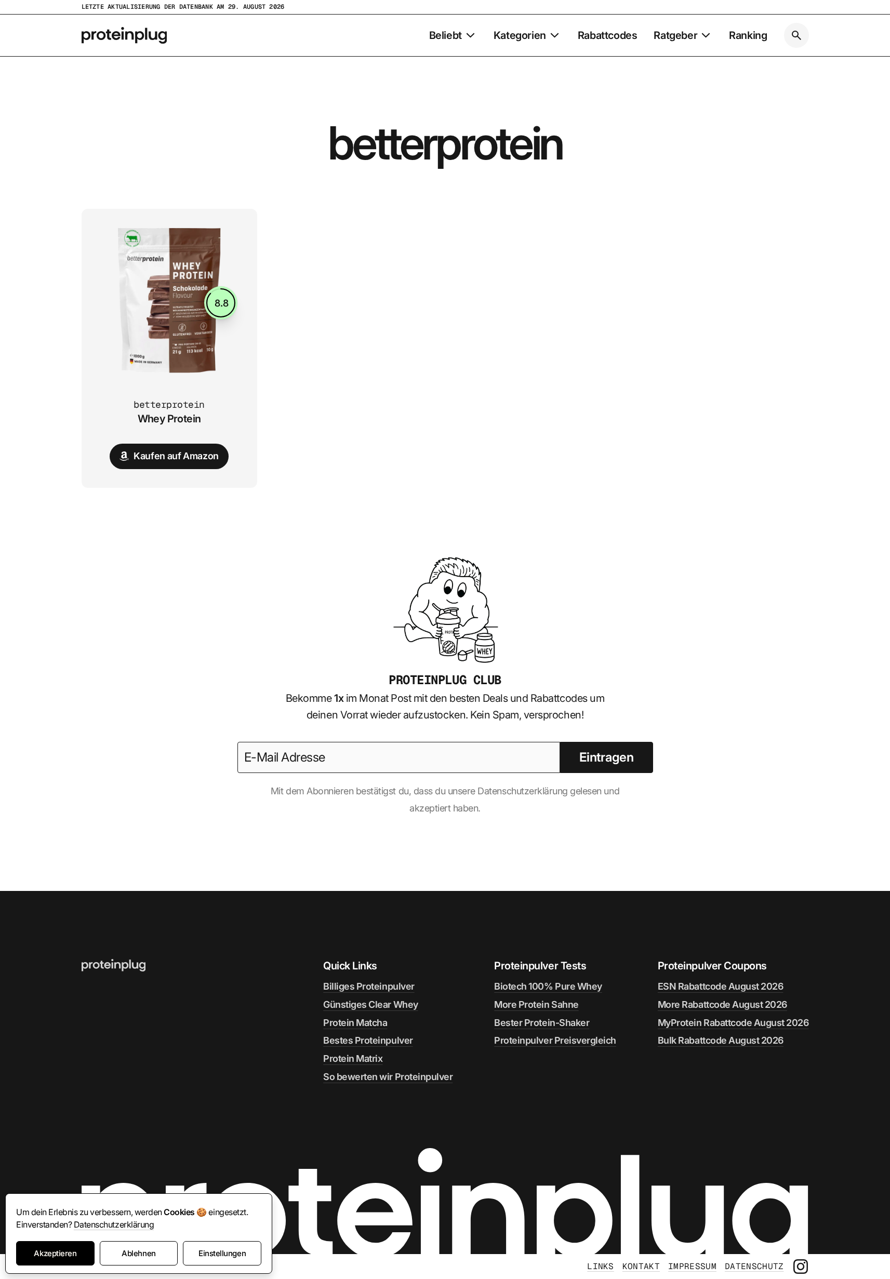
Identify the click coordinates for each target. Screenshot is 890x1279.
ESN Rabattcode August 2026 (720, 986)
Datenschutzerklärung (114, 1224)
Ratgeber (675, 35)
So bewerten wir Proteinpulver (388, 1076)
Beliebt (445, 35)
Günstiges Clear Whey (370, 1004)
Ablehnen (138, 1253)
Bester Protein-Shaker (541, 1022)
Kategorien (520, 35)
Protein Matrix (352, 1058)
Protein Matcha (355, 1022)
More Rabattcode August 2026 (722, 1004)
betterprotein (169, 404)
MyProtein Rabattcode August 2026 (733, 1022)
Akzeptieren (55, 1253)
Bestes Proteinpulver (368, 1040)
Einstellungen (222, 1253)
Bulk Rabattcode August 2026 (720, 1040)
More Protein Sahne (536, 1004)
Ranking (748, 35)
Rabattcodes (607, 35)
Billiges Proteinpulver (368, 986)
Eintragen (606, 757)
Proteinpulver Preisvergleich (555, 1040)
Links (600, 1266)
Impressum (692, 1266)
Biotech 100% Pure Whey (548, 986)
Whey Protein (169, 418)
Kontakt (641, 1266)
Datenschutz (754, 1266)
